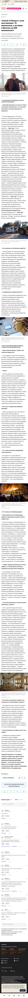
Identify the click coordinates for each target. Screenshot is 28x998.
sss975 (6, 909)
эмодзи (7, 815)
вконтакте (5, 958)
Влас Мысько (4, 774)
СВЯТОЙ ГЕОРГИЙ (8, 836)
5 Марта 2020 (4, 14)
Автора (21, 799)
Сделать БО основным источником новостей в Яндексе (14, 785)
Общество (4, 16)
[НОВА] (13, 8)
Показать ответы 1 (6, 846)
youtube (5, 962)
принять (22, 990)
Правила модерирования (7, 934)
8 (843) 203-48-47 (13, 950)
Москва (9, 4)
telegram (5, 960)
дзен (17, 960)
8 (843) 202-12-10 (5, 950)
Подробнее (22, 987)
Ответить (3, 818)
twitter (17, 958)
